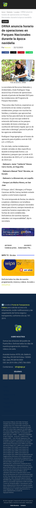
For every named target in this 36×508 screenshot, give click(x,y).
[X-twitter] (16, 376)
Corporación (8, 411)
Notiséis (9, 12)
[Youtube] (22, 376)
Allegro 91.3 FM (9, 395)
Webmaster (29, 502)
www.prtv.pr (6, 285)
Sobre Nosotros (14, 505)
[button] (32, 4)
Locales (16, 12)
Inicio (3, 12)
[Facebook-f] (5, 376)
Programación (9, 403)
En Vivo (6, 391)
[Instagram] (11, 376)
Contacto (23, 505)
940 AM (6, 399)
